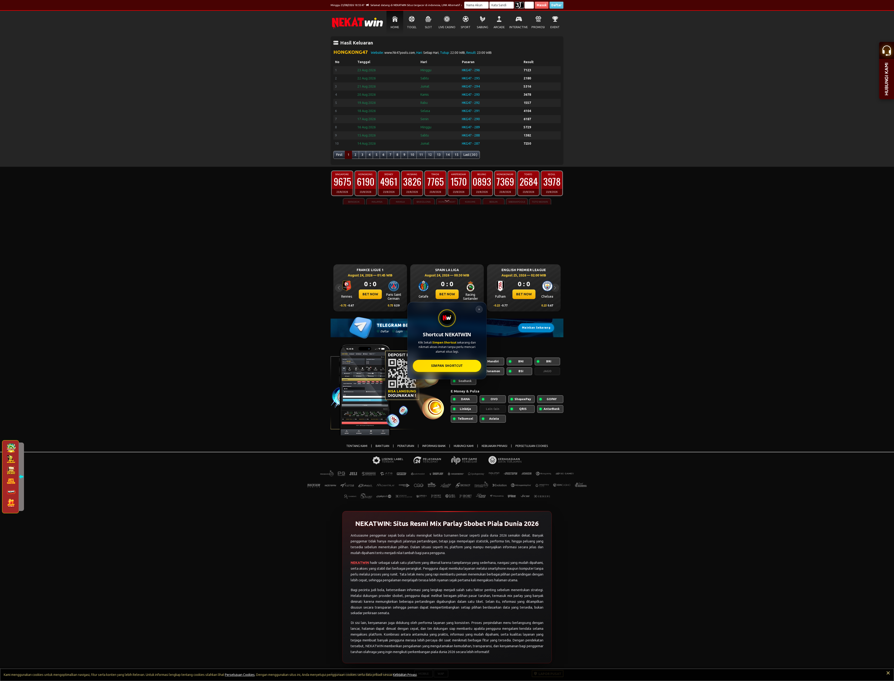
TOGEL (412, 27)
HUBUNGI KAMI (464, 445)
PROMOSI (538, 27)
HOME (395, 27)
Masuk (542, 5)
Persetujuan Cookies (240, 675)
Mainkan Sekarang (536, 327)
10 (412, 155)
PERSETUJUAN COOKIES (531, 445)
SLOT (428, 27)
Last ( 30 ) (470, 155)
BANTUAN (382, 445)
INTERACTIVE (518, 27)
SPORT (466, 27)
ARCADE (499, 27)
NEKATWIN (360, 563)
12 (430, 155)
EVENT (555, 27)
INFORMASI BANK (434, 445)
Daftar (556, 5)
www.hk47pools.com (399, 52)
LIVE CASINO (447, 27)
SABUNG (482, 27)
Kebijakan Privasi (405, 675)
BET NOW (370, 294)
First (339, 155)
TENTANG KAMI (356, 445)
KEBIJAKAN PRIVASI (494, 445)
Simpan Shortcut (447, 366)
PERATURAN (405, 445)
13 (439, 155)
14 (448, 155)
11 (421, 155)
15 (456, 155)
